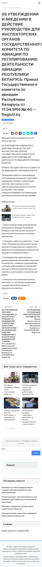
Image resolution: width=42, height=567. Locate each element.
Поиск (4, 449)
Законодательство (7, 119)
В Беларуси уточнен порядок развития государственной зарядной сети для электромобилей (17, 490)
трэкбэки (26, 441)
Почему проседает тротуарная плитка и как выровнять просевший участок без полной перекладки (19, 499)
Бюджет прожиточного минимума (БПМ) (15, 531)
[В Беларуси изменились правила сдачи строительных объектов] (6, 208)
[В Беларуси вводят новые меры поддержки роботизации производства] (6, 217)
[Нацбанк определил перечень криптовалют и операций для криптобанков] (12, 403)
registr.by (4, 3)
